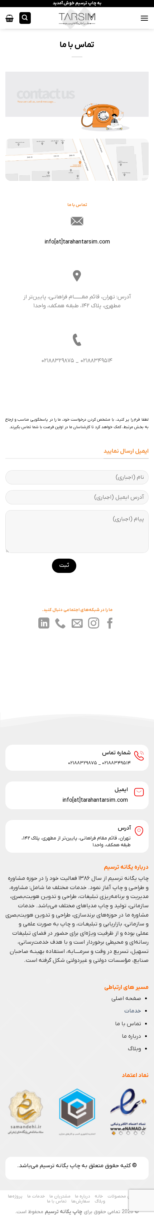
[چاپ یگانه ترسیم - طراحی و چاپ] (77, 18)
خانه (99, 1196)
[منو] (144, 18)
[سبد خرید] (9, 18)
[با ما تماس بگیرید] (60, 624)
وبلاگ (134, 1048)
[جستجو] (25, 18)
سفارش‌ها (80, 1201)
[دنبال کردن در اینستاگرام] (93, 624)
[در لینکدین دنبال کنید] (43, 624)
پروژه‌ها (15, 1196)
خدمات (132, 1011)
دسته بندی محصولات (127, 1196)
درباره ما (131, 1036)
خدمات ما (36, 1196)
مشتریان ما (60, 1196)
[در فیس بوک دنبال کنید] (110, 624)
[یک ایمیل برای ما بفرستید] (77, 624)
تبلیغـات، (87, 924)
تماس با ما (128, 1023)
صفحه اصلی (126, 998)
